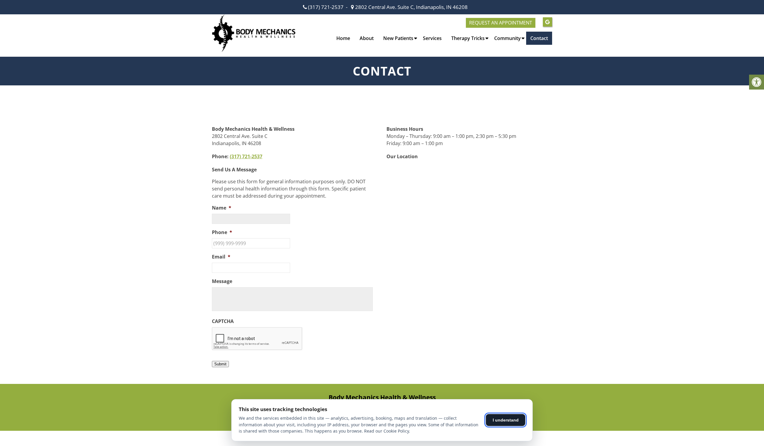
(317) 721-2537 (326, 7)
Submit (220, 364)
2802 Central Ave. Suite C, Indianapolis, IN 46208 (411, 7)
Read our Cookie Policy (386, 431)
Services (432, 38)
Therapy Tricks (468, 38)
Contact (539, 38)
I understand (506, 420)
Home (343, 38)
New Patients (398, 38)
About (367, 38)
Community (507, 38)
